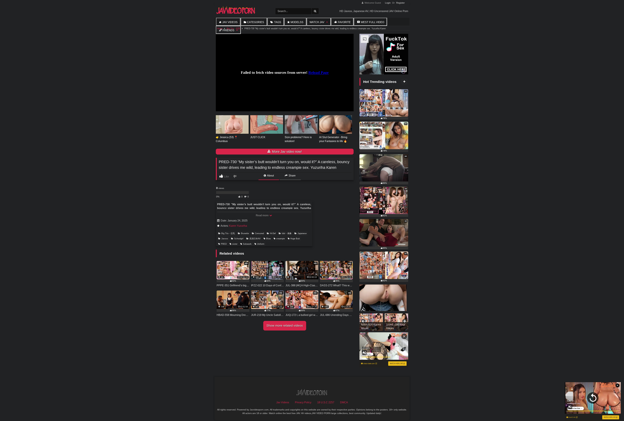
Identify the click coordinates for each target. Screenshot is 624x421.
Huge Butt (295, 238)
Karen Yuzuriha (238, 225)
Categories (255, 22)
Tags (277, 22)
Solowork (247, 244)
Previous (363, 321)
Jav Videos (230, 22)
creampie (280, 238)
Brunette (245, 233)
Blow (268, 238)
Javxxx (224, 238)
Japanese (302, 233)
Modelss (297, 22)
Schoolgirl (238, 238)
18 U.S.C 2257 (325, 402)
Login (388, 2)
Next (404, 321)
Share (292, 175)
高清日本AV (255, 238)
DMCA (344, 402)
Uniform (260, 244)
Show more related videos (284, 325)
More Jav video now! (286, 151)
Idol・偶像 (287, 233)
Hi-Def (273, 233)
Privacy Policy (303, 402)
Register (400, 2)
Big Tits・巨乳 (228, 233)
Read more (262, 215)
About (270, 175)
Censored (259, 233)
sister (234, 244)
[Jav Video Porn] (236, 11)
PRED (224, 244)
